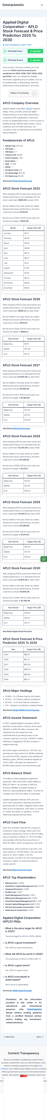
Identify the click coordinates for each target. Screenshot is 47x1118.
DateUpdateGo (13, 5)
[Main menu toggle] (41, 5)
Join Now (36, 51)
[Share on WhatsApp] (44, 559)
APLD (29, 109)
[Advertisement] (24, 1097)
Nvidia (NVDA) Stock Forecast (26, 710)
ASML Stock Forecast (22, 991)
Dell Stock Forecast (21, 428)
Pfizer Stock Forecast (22, 870)
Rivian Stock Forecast (22, 181)
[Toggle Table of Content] (33, 93)
